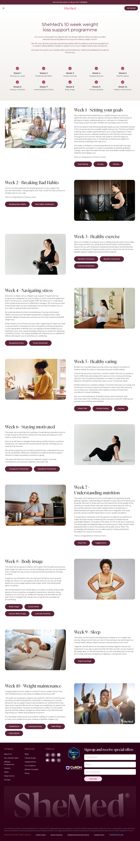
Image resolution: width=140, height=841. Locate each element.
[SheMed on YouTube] (47, 760)
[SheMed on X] (59, 760)
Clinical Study (30, 758)
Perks (27, 773)
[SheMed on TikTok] (47, 755)
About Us (8, 754)
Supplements (30, 762)
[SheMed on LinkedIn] (59, 755)
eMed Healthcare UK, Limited (33, 828)
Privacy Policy (41, 835)
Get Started (131, 8)
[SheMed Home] (69, 8)
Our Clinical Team (11, 758)
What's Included (31, 769)
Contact (7, 780)
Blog (27, 754)
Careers (7, 768)
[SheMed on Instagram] (53, 755)
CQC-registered (59, 830)
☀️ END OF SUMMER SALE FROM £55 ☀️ (70, 2)
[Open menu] (3, 8)
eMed (50, 830)
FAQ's (6, 772)
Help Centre (9, 776)
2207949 (131, 828)
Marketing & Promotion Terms (78, 835)
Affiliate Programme (9, 763)
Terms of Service (57, 835)
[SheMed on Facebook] (53, 760)
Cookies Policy (99, 835)
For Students (30, 766)
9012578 (83, 828)
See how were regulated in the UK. (121, 830)
